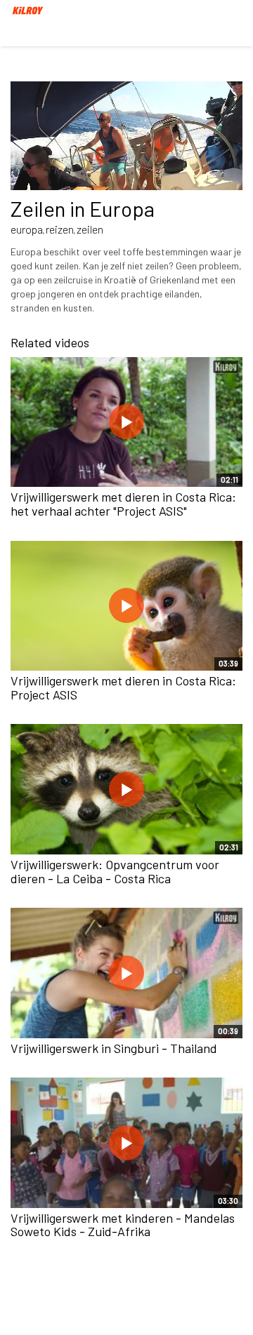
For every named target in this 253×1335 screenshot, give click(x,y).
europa (27, 229)
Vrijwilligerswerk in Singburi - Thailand (114, 1048)
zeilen (90, 229)
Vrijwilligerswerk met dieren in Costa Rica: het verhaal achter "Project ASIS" (123, 503)
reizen (60, 229)
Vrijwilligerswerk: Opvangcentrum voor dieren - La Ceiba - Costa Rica (115, 871)
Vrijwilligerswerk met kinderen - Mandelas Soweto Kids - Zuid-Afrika (123, 1225)
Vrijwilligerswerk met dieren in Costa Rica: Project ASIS (123, 687)
